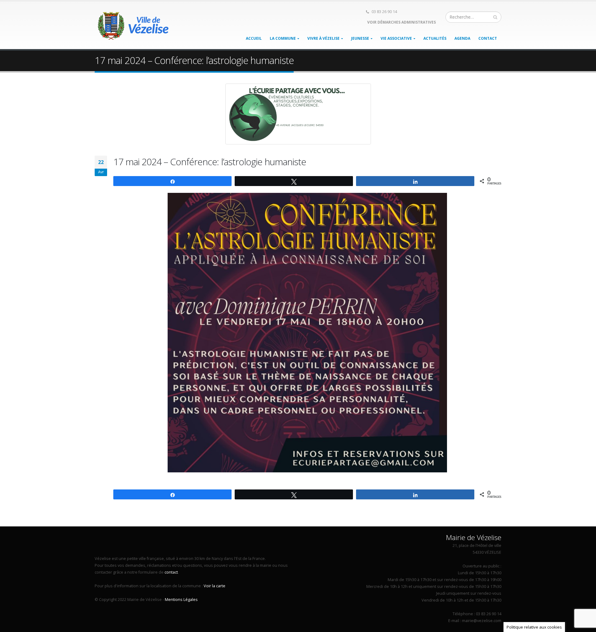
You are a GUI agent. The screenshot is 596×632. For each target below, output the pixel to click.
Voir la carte (214, 586)
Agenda (462, 38)
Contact (487, 38)
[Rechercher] (495, 17)
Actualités (434, 38)
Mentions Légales (181, 599)
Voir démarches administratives (401, 22)
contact (171, 572)
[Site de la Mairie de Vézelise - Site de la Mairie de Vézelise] (133, 25)
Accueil (254, 38)
